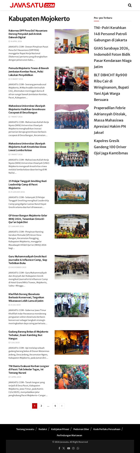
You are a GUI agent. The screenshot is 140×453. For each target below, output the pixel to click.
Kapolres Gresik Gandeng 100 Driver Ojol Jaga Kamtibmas (111, 147)
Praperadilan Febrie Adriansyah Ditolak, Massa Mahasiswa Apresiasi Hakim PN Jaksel (110, 120)
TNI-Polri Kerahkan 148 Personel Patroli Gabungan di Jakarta (110, 34)
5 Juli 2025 (15, 342)
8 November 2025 (18, 267)
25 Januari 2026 (17, 192)
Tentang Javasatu (25, 429)
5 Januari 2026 (17, 226)
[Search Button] (129, 5)
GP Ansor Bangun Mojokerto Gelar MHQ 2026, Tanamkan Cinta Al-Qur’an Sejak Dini (28, 219)
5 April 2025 (15, 377)
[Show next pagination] (62, 406)
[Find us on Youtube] (68, 448)
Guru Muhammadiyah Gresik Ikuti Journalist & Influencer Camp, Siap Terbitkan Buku (28, 260)
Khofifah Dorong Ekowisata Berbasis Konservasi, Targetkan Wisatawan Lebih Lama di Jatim (26, 297)
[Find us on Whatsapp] (78, 448)
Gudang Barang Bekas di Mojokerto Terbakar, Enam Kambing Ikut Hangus (28, 335)
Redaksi (43, 429)
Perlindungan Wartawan (69, 435)
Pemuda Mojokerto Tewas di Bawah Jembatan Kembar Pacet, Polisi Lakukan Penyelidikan (29, 71)
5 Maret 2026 (16, 154)
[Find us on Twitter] (63, 448)
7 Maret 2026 (16, 117)
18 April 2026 (16, 41)
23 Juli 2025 (15, 305)
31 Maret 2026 (16, 79)
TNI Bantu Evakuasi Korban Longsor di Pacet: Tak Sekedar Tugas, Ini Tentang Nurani (29, 369)
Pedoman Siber (81, 429)
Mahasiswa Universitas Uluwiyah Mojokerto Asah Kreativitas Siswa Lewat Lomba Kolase (27, 147)
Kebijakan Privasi (60, 429)
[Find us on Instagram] (73, 448)
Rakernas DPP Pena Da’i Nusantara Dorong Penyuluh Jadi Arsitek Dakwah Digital (28, 34)
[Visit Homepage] (32, 5)
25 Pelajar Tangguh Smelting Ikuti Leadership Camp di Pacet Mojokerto (28, 184)
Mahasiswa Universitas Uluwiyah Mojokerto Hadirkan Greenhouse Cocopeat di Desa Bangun (27, 109)
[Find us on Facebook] (59, 448)
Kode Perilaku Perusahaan (106, 429)
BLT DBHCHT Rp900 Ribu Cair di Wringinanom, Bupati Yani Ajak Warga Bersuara (111, 87)
